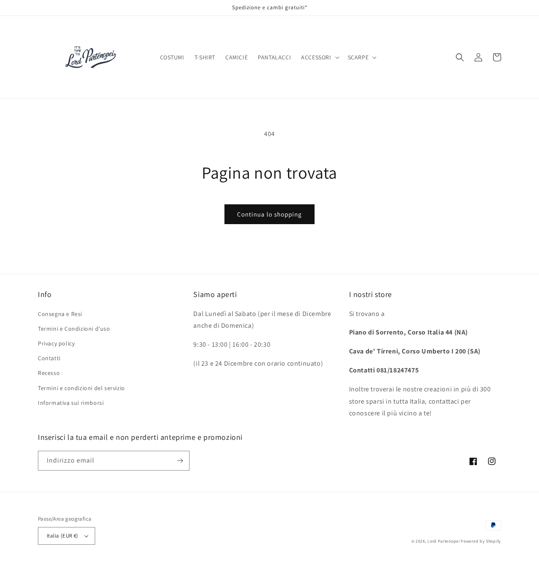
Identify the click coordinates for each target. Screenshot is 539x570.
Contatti (49, 358)
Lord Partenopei (443, 541)
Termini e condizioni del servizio (81, 388)
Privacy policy (56, 343)
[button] (319, 57)
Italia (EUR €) (62, 535)
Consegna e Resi (60, 314)
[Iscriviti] (180, 461)
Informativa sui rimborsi (71, 403)
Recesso (49, 373)
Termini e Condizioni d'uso (74, 328)
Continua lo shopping (269, 214)
